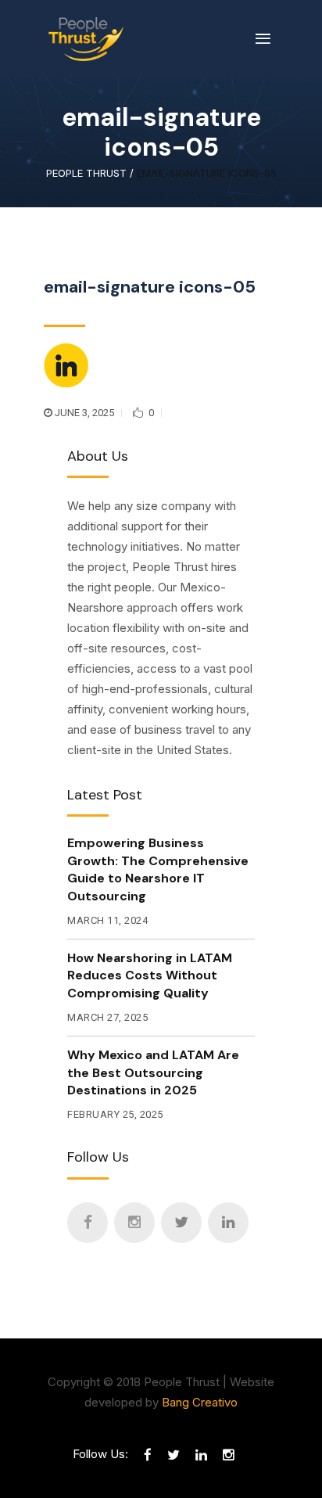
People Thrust (86, 173)
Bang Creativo (200, 1402)
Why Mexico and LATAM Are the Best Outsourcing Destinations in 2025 (153, 1072)
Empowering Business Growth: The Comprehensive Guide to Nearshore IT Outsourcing (158, 869)
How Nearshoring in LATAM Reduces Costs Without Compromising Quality (149, 975)
